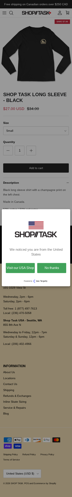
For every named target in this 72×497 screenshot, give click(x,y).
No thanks (52, 268)
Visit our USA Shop (20, 268)
